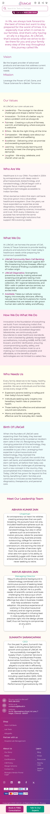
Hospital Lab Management (15, 741)
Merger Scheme (10, 766)
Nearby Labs (40, 764)
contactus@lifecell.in (17, 706)
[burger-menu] (9, 3)
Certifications (9, 759)
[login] (39, 3)
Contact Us (8, 769)
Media (6, 756)
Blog (39, 752)
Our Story (8, 752)
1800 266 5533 (14, 701)
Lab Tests (8, 729)
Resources (41, 759)
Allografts (8, 733)
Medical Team (40, 769)
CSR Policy (8, 763)
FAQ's (39, 756)
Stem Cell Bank (10, 725)
